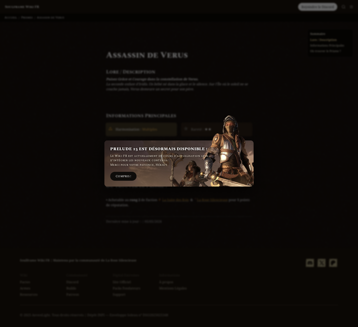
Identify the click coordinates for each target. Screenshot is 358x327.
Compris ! (123, 176)
